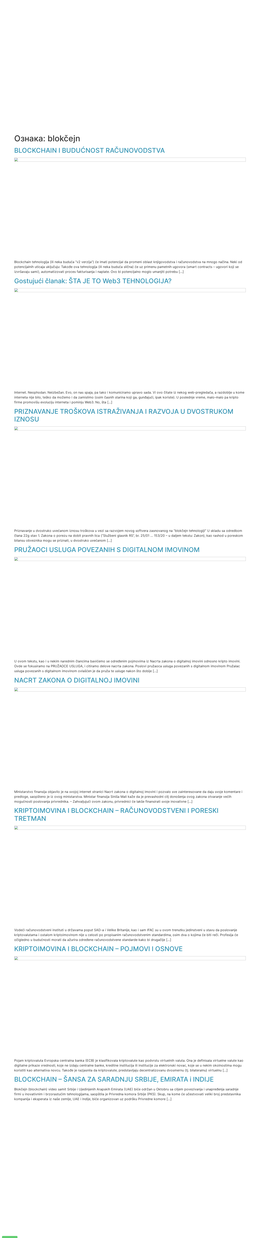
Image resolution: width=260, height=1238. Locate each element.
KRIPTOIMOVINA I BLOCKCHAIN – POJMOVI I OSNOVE (98, 949)
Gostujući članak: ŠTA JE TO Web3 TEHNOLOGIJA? (93, 281)
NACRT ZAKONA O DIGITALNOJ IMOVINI (77, 680)
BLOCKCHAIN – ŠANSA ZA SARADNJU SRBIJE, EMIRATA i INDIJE (114, 1079)
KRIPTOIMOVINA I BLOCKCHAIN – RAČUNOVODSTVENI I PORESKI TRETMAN (116, 814)
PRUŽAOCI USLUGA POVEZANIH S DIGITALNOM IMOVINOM (107, 550)
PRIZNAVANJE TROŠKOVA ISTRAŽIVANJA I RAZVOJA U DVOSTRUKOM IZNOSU (123, 415)
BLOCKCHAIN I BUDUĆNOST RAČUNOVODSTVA (89, 150)
